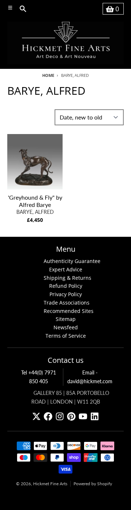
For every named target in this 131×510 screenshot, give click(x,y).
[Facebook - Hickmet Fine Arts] (48, 416)
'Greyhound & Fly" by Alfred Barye (35, 201)
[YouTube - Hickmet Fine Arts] (83, 416)
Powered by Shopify (93, 483)
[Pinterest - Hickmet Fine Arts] (71, 416)
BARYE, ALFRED (35, 212)
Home (48, 75)
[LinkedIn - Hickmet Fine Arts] (94, 416)
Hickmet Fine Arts (50, 483)
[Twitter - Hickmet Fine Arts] (36, 416)
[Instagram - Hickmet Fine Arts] (59, 416)
